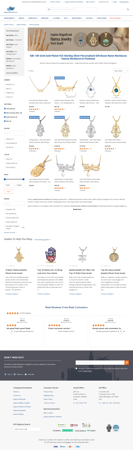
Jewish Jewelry (9, 18)
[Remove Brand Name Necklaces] (14, 68)
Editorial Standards (19, 410)
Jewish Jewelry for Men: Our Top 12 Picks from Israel (82, 271)
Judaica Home (9, 24)
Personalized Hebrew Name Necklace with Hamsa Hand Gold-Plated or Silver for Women (40, 101)
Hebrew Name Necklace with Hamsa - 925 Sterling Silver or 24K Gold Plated (64, 101)
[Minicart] (128, 9)
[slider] (5, 179)
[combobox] (72, 9)
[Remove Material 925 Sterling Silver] (16, 54)
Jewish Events (77, 18)
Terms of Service (49, 403)
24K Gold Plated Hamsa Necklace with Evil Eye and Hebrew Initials (65, 141)
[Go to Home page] (10, 9)
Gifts (66, 18)
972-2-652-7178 (81, 403)
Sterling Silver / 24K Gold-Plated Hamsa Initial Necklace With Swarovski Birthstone (90, 141)
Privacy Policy (87, 371)
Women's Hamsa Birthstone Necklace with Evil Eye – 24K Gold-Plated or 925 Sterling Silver (91, 101)
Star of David (101, 18)
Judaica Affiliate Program (21, 403)
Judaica (21, 18)
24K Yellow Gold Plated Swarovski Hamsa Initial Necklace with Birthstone (116, 141)
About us (16, 392)
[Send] (126, 362)
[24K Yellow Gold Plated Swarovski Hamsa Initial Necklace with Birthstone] (116, 127)
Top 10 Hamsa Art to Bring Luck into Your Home (49, 271)
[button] (12, 331)
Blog (115, 2)
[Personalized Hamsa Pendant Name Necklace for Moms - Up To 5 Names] (40, 166)
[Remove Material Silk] (17, 35)
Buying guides (124, 2)
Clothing (56, 18)
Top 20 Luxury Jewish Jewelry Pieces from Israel (113, 271)
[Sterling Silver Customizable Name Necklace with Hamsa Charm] (65, 166)
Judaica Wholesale (19, 399)
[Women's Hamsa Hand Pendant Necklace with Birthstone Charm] (116, 87)
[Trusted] (62, 425)
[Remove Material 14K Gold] (21, 40)
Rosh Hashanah (115, 18)
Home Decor (32, 18)
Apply (8, 191)
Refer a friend (55, 2)
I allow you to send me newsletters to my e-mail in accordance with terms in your (103, 369)
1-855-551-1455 (106, 403)
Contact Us (17, 395)
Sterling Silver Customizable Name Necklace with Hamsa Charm (63, 180)
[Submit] (49, 9)
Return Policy (48, 399)
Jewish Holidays (18, 414)
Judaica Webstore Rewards (74, 2)
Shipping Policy (49, 395)
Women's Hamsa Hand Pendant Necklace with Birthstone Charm (116, 101)
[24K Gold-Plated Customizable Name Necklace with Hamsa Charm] (91, 166)
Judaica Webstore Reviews (22, 407)
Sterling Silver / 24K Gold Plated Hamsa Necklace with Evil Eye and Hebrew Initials (39, 141)
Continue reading (11, 294)
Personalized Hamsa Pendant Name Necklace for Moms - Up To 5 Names (39, 180)
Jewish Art (45, 18)
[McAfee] (74, 425)
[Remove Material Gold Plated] (11, 47)
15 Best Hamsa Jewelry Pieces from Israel (16, 271)
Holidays (89, 18)
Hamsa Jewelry (34, 24)
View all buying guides (42, 240)
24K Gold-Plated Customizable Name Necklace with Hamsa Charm (90, 180)
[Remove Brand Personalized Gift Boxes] (14, 61)
